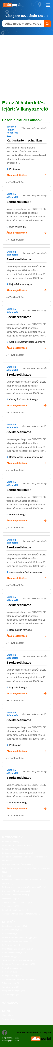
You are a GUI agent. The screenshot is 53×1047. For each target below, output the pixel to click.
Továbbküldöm (16, 182)
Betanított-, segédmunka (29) (15, 910)
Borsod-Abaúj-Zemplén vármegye (26, 457)
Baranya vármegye (18, 802)
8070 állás (29, 16)
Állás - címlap (8, 1015)
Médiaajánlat (45, 1033)
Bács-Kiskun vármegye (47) (14, 926)
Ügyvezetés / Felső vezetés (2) (16, 891)
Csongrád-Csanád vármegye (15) (17, 941)
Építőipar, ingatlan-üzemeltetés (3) (17, 853)
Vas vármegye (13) (10, 987)
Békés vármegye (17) (11, 934)
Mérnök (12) (7, 883)
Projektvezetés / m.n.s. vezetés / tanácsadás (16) (24, 887)
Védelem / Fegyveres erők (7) (15, 895)
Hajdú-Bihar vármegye (20, 284)
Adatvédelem (8, 1019)
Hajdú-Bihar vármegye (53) (14, 953)
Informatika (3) (8, 860)
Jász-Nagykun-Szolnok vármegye (26, 572)
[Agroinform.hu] (13, 5)
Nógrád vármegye (18, 687)
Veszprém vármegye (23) (13, 991)
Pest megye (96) (9, 972)
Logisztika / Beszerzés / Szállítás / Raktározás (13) (24, 857)
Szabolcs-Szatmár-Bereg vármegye (27, 342)
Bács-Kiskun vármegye (21, 630)
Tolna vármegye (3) (11, 983)
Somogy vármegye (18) (12, 975)
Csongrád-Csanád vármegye (23, 399)
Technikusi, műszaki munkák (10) (17, 902)
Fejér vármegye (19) (11, 945)
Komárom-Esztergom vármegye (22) (18, 964)
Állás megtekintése (17, 175)
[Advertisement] (26, 61)
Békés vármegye (17, 227)
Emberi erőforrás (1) (11, 849)
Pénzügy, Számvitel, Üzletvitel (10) (17, 864)
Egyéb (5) (6, 876)
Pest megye (15, 169)
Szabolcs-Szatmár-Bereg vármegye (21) (20, 979)
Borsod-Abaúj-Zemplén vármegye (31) (19, 937)
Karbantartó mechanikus (24, 140)
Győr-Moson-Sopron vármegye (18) (18, 949)
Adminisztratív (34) (10, 841)
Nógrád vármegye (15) (12, 968)
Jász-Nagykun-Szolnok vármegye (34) (19, 960)
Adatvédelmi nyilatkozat (27, 1033)
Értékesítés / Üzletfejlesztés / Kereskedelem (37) (24, 879)
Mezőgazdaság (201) (11, 899)
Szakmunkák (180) (10, 906)
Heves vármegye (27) (11, 956)
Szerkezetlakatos (19, 201)
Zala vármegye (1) (10, 994)
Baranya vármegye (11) (12, 930)
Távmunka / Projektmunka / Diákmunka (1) (21, 914)
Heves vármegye (17, 514)
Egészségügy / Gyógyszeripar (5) (17, 845)
